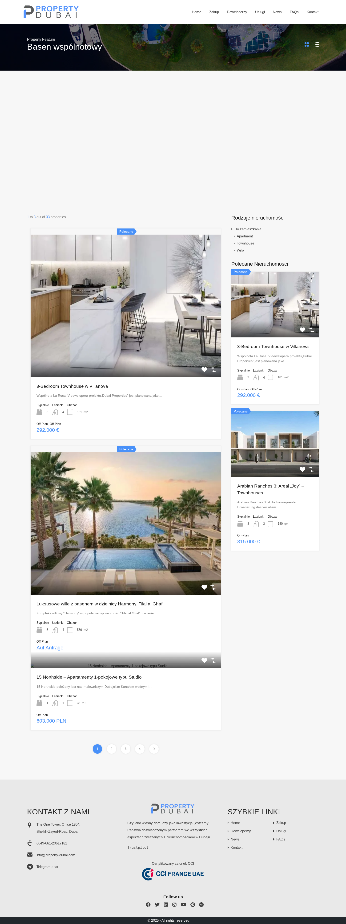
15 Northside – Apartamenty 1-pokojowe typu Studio (89, 677)
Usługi (260, 12)
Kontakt (312, 12)
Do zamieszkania (247, 229)
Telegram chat (47, 867)
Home (196, 12)
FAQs (294, 12)
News (277, 12)
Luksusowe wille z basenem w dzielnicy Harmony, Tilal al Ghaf (99, 603)
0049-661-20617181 (51, 843)
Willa (240, 250)
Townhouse (245, 243)
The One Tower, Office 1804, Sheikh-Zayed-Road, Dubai (58, 827)
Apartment (245, 236)
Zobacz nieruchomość (125, 348)
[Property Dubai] (51, 17)
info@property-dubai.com (55, 855)
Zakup (214, 12)
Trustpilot (138, 847)
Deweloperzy (237, 12)
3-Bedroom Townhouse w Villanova (72, 386)
